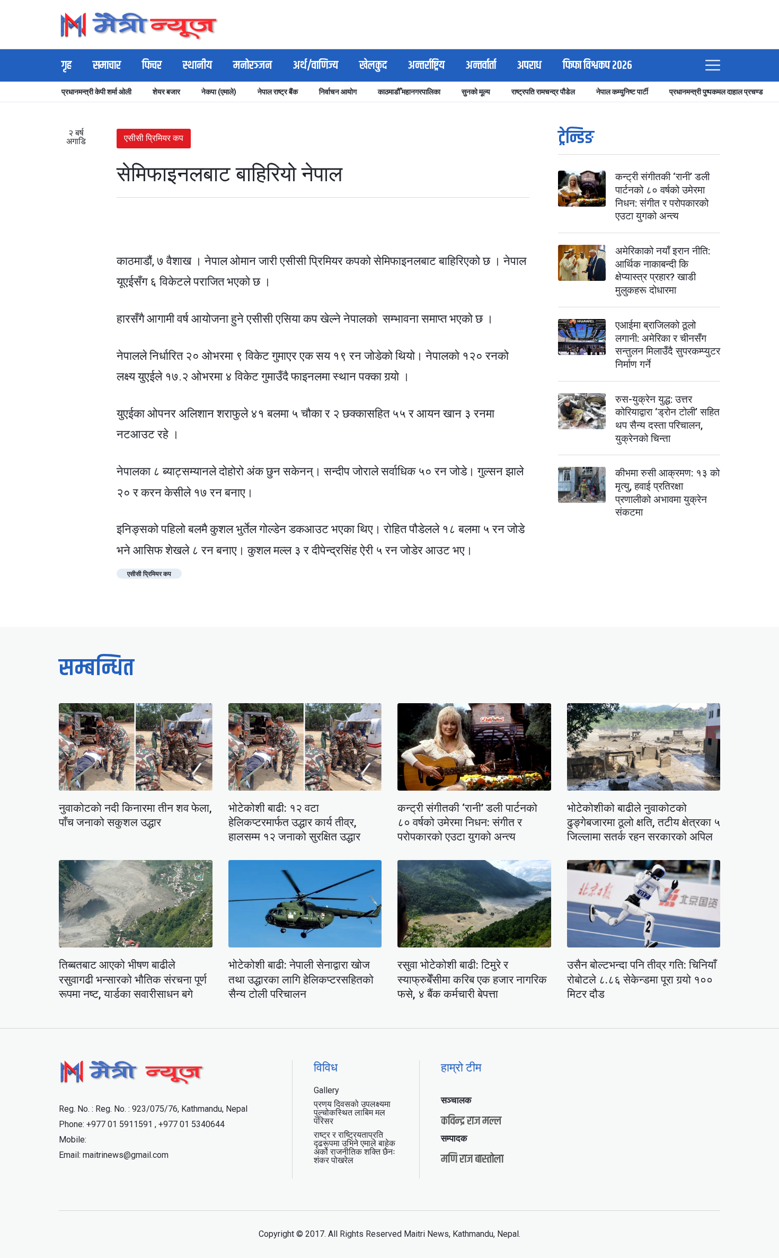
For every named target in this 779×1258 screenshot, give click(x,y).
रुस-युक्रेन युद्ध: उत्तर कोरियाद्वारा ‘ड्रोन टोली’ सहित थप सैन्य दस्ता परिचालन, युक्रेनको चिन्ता (667, 419)
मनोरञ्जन (252, 66)
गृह (66, 66)
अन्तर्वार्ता (481, 66)
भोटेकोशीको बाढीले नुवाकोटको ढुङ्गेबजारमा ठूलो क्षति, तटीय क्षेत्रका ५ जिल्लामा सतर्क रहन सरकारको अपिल (643, 823)
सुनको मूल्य (476, 91)
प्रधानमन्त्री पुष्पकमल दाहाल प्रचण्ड (716, 91)
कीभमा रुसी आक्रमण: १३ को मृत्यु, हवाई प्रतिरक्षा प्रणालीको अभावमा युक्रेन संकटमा (667, 492)
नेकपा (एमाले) (218, 91)
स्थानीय (197, 66)
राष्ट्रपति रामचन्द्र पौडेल (543, 91)
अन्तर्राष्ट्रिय (426, 66)
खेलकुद (373, 66)
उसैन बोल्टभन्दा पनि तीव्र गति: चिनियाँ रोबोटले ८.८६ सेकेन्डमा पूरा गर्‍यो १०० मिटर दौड (641, 979)
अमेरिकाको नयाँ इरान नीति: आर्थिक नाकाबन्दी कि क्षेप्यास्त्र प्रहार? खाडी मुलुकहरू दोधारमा (662, 270)
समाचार (107, 66)
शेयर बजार (166, 91)
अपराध (529, 66)
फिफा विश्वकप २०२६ (597, 66)
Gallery (326, 1090)
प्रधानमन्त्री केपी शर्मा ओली (96, 91)
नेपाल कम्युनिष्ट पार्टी (622, 91)
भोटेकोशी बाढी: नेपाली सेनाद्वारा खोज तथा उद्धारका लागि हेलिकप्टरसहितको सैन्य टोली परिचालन (301, 979)
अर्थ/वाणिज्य (315, 66)
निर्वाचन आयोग (338, 91)
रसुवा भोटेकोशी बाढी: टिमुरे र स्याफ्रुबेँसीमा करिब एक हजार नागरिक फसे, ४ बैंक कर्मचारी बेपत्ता (472, 979)
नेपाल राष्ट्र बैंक (278, 91)
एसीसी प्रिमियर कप (153, 138)
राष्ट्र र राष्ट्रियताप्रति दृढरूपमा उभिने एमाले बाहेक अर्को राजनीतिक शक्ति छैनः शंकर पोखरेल (354, 1147)
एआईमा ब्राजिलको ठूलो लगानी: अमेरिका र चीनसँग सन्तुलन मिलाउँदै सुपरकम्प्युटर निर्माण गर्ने (667, 344)
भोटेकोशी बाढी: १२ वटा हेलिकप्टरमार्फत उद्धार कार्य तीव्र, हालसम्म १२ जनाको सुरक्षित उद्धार (294, 823)
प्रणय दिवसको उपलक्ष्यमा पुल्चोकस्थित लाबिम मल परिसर (352, 1112)
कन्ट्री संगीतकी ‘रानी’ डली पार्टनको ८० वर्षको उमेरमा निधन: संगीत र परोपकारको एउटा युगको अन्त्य (662, 196)
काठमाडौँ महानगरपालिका (409, 91)
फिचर (152, 66)
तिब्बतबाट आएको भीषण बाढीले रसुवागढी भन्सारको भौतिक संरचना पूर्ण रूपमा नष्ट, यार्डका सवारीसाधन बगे (133, 979)
